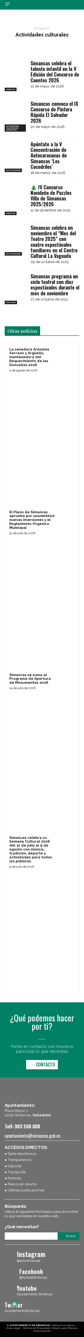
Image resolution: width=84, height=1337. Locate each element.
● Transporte (15, 1172)
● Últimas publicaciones (24, 1190)
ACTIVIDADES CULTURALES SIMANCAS (12, 128)
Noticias (11, 302)
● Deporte (13, 1166)
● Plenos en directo (21, 1184)
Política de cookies (63, 1325)
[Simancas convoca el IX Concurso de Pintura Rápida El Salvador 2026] (16, 115)
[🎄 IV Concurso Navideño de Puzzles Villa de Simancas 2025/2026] (16, 198)
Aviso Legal (13, 1328)
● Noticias (13, 1178)
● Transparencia (18, 1160)
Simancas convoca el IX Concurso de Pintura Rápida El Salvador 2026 (54, 112)
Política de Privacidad (36, 1328)
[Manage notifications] (14, 1304)
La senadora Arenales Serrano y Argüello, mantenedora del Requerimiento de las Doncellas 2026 (29, 357)
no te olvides (13, 170)
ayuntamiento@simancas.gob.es (32, 1135)
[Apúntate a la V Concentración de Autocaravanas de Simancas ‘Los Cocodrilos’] (16, 155)
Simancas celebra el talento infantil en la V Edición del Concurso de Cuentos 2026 (55, 71)
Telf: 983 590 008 (22, 1126)
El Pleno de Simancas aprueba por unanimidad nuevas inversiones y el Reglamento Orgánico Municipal (32, 520)
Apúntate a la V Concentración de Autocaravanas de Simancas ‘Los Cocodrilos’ (49, 155)
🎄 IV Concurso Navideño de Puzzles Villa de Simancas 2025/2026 (51, 195)
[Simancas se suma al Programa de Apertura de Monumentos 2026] (66, 680)
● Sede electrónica (20, 1154)
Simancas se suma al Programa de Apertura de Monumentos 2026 (30, 679)
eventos (10, 89)
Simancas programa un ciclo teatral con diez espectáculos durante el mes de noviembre (55, 284)
